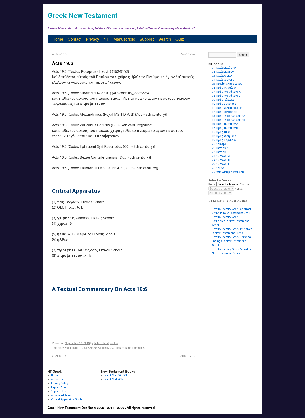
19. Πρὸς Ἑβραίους (224, 140)
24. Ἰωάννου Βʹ (221, 160)
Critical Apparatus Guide (66, 399)
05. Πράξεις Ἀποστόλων (97, 347)
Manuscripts (124, 39)
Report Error (59, 387)
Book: (212, 184)
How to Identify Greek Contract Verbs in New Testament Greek (231, 211)
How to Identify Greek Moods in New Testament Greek (232, 251)
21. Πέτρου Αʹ (220, 148)
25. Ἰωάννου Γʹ (221, 164)
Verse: (239, 188)
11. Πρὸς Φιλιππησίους (227, 108)
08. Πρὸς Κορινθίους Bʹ (226, 96)
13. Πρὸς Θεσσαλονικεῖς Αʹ (229, 116)
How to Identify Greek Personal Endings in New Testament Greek (231, 241)
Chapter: (245, 184)
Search (164, 39)
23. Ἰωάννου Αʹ (221, 156)
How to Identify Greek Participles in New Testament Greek (230, 221)
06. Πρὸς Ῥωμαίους (224, 88)
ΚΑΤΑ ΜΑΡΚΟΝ (114, 379)
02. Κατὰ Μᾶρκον (223, 71)
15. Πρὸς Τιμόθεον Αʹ (225, 124)
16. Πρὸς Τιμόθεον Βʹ (225, 128)
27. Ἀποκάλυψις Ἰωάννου (228, 172)
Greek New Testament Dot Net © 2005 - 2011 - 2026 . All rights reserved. (102, 407)
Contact (74, 39)
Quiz (179, 39)
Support (147, 39)
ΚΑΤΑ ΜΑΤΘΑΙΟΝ (116, 375)
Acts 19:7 (187, 54)
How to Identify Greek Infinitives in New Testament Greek (232, 231)
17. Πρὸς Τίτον (221, 132)
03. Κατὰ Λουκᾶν (222, 75)
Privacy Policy (59, 383)
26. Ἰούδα (218, 168)
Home (57, 39)
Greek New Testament (83, 15)
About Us (57, 379)
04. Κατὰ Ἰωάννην (223, 80)
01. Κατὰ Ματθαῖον (224, 67)
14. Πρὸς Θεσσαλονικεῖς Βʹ (229, 120)
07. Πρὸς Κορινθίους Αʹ (226, 92)
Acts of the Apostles (106, 343)
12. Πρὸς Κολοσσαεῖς (225, 112)
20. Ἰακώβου (220, 144)
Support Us (58, 391)
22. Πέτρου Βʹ (220, 152)
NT (106, 39)
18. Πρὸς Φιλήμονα (224, 136)
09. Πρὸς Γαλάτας (223, 100)
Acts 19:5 (59, 54)
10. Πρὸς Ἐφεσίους (224, 104)
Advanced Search (62, 395)
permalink (138, 347)
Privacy (92, 39)
